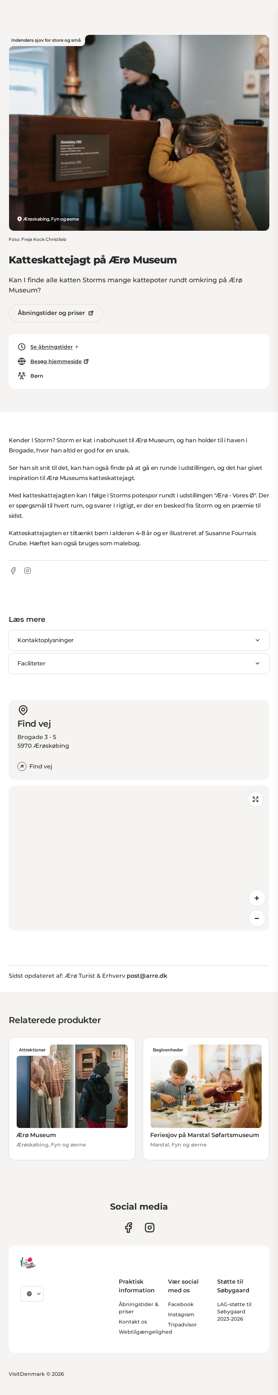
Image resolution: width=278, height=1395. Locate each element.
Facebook (181, 1304)
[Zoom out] (257, 918)
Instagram (181, 1314)
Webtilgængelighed (145, 1332)
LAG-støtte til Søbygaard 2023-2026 (234, 1311)
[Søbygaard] (28, 1263)
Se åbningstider (51, 347)
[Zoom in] (257, 898)
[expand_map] (256, 799)
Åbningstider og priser (51, 312)
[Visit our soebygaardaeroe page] (128, 1227)
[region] (139, 858)
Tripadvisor (182, 1324)
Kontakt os (133, 1321)
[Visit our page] (149, 1227)
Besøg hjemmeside (56, 361)
